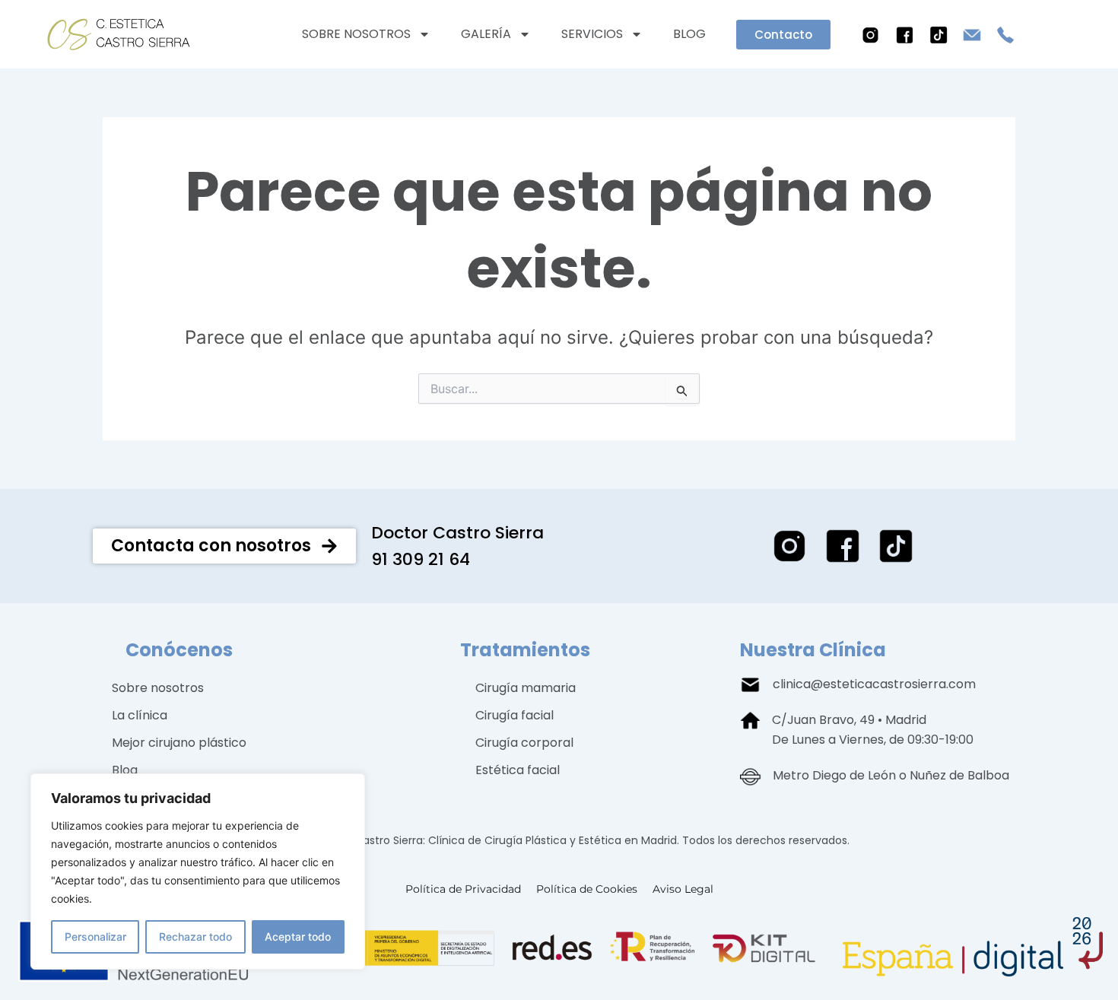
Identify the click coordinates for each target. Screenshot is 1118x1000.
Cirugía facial (514, 715)
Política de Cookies (586, 889)
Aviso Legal (683, 889)
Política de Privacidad (463, 889)
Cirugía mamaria (525, 688)
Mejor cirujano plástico (179, 742)
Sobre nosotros (356, 34)
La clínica (139, 715)
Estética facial (517, 770)
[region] (197, 871)
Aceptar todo (298, 936)
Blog (689, 34)
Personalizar (95, 936)
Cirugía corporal (524, 742)
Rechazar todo (195, 936)
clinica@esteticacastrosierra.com (874, 684)
